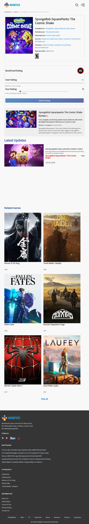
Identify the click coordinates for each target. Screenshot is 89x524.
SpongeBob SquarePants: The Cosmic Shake (60, 157)
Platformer (54, 39)
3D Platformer (40, 41)
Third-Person (75, 39)
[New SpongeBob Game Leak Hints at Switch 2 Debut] (24, 166)
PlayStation (50, 28)
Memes (68, 45)
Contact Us (6, 510)
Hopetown (5, 474)
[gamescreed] (13, 438)
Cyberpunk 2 (6, 477)
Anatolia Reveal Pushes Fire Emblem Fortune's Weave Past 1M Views (26, 459)
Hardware (77, 517)
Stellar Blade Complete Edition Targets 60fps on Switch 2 (22, 462)
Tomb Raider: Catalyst (10, 486)
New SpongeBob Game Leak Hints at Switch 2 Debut (64, 149)
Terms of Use (6, 504)
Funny (62, 45)
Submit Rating (44, 100)
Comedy (56, 45)
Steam (73, 28)
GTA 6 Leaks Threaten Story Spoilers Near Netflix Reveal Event (24, 450)
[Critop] (19, 438)
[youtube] (6, 438)
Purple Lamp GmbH (53, 35)
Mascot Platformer (42, 47)
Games (16, 12)
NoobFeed (7, 12)
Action (60, 39)
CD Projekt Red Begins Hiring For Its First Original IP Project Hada (25, 453)
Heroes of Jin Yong (8, 480)
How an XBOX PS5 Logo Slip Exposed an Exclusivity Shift (22, 456)
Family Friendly (47, 45)
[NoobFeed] (12, 5)
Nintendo (62, 28)
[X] (3, 438)
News (48, 517)
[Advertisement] (44, 187)
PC (29, 517)
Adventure (45, 39)
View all (44, 398)
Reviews (57, 517)
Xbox (57, 28)
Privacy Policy (7, 507)
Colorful (67, 39)
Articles (67, 517)
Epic (68, 28)
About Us (5, 498)
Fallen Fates (6, 483)
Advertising (6, 501)
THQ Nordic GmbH (52, 32)
